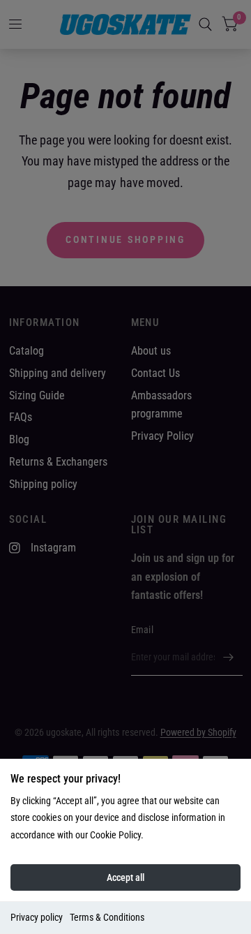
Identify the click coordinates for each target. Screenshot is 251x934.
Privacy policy (36, 917)
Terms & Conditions (107, 917)
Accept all (125, 877)
